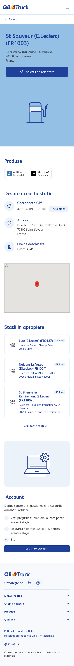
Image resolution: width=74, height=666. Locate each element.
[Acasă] (16, 7)
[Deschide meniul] (67, 7)
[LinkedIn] (29, 583)
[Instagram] (38, 583)
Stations (13, 19)
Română (13, 644)
